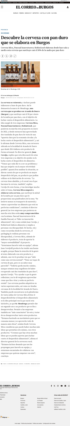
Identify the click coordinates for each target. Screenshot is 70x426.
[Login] (67, 7)
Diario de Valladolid (59, 402)
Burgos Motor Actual (42, 398)
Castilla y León (45, 13)
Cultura (54, 13)
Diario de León (57, 398)
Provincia (4, 30)
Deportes (23, 402)
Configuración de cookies (49, 423)
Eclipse (9, 2)
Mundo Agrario (41, 402)
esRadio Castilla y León (60, 409)
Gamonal (15, 2)
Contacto (2, 397)
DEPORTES (36, 13)
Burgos (15, 13)
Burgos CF (55, 2)
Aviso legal (17, 423)
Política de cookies (37, 423)
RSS (1, 399)
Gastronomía (48, 2)
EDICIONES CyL (64, 0)
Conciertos (31, 2)
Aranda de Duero (35, 363)
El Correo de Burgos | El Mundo (10, 95)
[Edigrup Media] (4, 417)
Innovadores (40, 405)
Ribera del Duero (40, 2)
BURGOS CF (28, 13)
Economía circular (12, 363)
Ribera (21, 13)
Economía (27, 363)
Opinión (39, 407)
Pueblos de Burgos (23, 2)
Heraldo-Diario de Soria (60, 405)
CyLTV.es (56, 407)
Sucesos (61, 2)
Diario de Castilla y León (60, 400)
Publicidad (2, 395)
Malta (4, 363)
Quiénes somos (4, 392)
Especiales (23, 409)
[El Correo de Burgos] (34, 7)
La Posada (40, 400)
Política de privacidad (26, 423)
